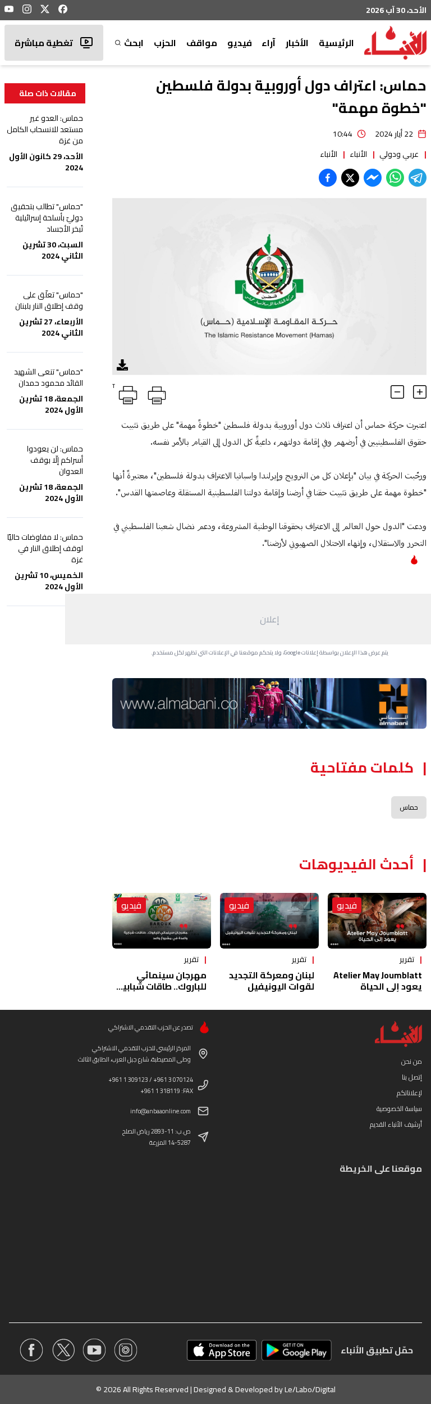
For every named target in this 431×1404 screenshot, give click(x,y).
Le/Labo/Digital (310, 1389)
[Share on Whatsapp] (395, 178)
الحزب (165, 42)
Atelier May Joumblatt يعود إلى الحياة (377, 981)
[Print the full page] (155, 393)
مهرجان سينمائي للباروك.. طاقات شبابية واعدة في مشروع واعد (162, 986)
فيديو (239, 42)
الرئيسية (336, 42)
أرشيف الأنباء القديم (396, 1124)
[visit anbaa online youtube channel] (94, 1350)
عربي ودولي (399, 154)
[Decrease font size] (397, 392)
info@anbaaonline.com (160, 1111)
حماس (409, 807)
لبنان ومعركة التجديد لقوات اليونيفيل (271, 981)
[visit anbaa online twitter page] (62, 1350)
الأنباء (358, 154)
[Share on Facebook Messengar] (373, 178)
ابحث (134, 42)
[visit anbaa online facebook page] (31, 1350)
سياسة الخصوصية (399, 1108)
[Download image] (122, 365)
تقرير (407, 959)
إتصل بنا (412, 1077)
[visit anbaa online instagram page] (125, 1350)
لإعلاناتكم (409, 1092)
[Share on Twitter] (350, 178)
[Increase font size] (420, 392)
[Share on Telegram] (418, 178)
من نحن (411, 1061)
